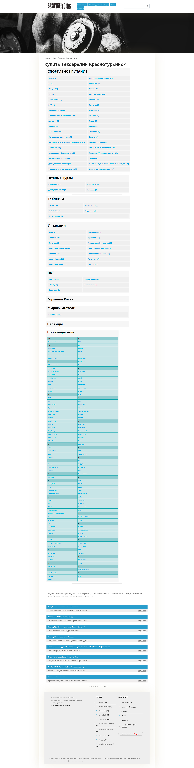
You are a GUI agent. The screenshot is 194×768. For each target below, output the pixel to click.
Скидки (106, 5)
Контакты (80, 8)
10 (105, 686)
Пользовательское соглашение (60, 705)
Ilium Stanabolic (104, 706)
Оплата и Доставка (95, 5)
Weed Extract (103, 736)
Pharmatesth (103, 719)
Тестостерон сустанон (106, 723)
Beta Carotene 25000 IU (106, 744)
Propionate (102, 711)
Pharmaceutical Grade (106, 729)
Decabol (101, 740)
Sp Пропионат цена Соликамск (127, 725)
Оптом (112, 5)
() (102, 686)
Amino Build (102, 715)
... (107, 686)
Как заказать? (82, 5)
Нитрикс (101, 702)
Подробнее (142, 610)
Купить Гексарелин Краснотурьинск (65, 58)
